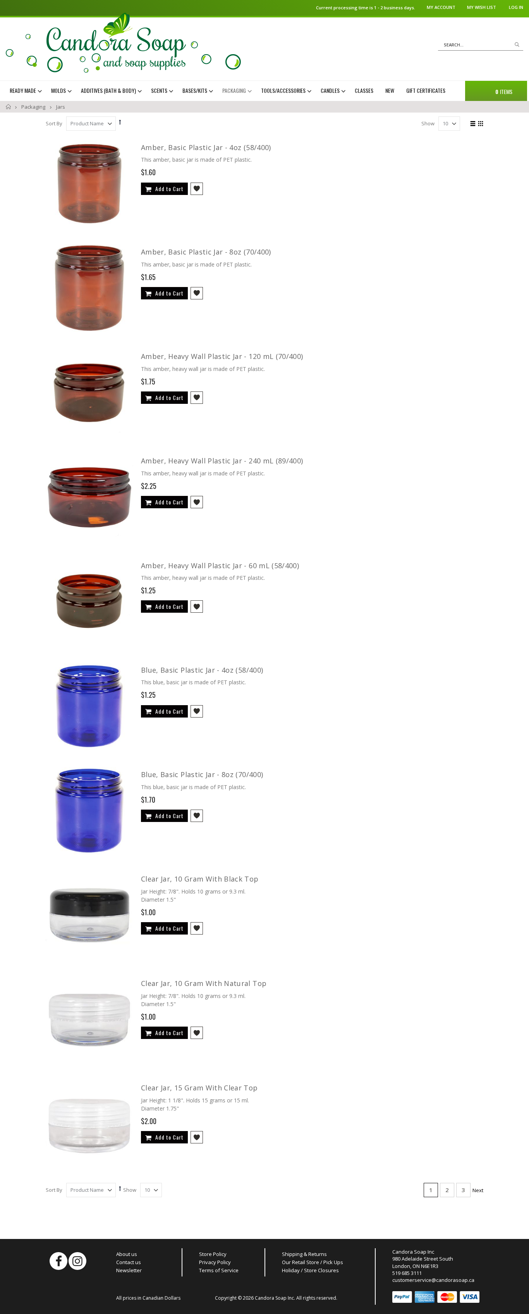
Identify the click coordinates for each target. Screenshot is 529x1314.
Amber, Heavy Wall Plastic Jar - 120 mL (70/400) (222, 356)
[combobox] (480, 45)
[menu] (233, 90)
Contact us (128, 1262)
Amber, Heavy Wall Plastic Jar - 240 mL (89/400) (222, 460)
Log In (516, 7)
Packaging (33, 106)
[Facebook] (58, 1261)
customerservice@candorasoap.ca (433, 1279)
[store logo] (123, 43)
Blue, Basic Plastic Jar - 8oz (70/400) (202, 774)
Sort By (54, 123)
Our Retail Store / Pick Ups (312, 1262)
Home (9, 107)
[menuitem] (27, 90)
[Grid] (480, 124)
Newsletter (129, 1270)
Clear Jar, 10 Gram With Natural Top (203, 983)
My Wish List (481, 7)
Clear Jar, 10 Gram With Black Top (200, 878)
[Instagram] (77, 1261)
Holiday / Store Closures (310, 1270)
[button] (197, 189)
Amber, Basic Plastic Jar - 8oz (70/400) (206, 251)
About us (126, 1254)
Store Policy (213, 1254)
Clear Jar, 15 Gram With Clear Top (199, 1087)
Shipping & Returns (304, 1254)
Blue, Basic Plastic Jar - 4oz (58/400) (202, 670)
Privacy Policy (215, 1262)
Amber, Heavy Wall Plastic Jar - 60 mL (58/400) (220, 565)
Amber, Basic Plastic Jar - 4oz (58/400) (206, 147)
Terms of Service (219, 1270)
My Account (441, 7)
